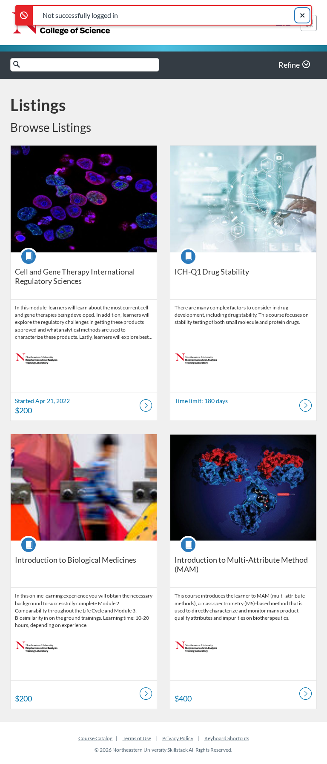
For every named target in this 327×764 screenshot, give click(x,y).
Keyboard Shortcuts (226, 738)
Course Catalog (95, 738)
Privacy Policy (177, 738)
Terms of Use (137, 738)
